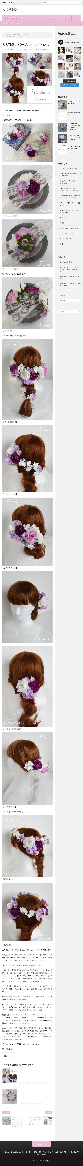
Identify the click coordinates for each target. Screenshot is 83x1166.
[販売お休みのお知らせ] (62, 116)
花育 (61, 244)
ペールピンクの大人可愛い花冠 (30, 1103)
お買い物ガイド (64, 18)
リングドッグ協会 (65, 238)
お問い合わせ (21, 23)
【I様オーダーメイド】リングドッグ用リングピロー (74, 137)
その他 (62, 223)
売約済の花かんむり (45, 49)
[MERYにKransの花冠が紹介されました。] (47, 1120)
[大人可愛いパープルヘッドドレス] (27, 161)
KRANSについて (17, 18)
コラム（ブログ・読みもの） (69, 228)
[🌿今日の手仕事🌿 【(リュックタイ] (77, 58)
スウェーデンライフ (66, 233)
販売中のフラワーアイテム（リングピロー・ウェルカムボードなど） (70, 269)
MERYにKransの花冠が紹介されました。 (35, 1119)
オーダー (30, 18)
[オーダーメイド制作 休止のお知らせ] (62, 149)
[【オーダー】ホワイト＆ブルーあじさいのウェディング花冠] (6, 1120)
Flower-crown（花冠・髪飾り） (20, 49)
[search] (79, 2)
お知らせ (63, 217)
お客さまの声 (8, 23)
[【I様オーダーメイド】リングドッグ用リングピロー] (62, 138)
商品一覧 (40, 18)
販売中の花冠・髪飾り (66, 262)
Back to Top (41, 1144)
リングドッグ (51, 18)
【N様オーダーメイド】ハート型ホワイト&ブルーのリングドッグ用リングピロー (74, 127)
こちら (17, 1023)
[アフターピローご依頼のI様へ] (62, 104)
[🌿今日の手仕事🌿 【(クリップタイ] (69, 50)
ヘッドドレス (35, 49)
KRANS (47, 1161)
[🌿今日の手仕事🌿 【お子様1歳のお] (61, 74)
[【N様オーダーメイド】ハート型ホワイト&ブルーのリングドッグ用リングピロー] (62, 127)
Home (6, 18)
